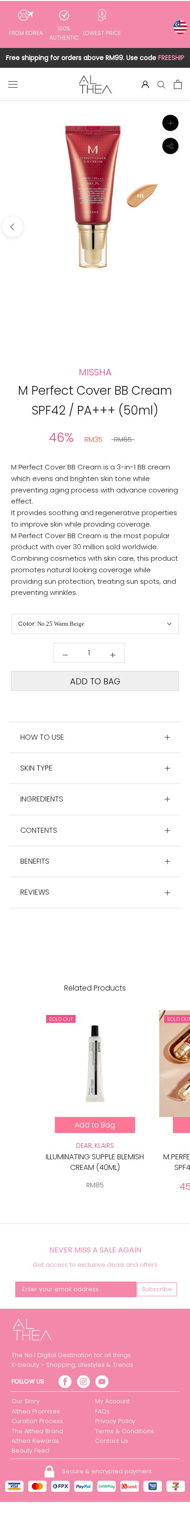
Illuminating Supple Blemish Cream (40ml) (95, 1161)
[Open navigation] (13, 84)
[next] (177, 226)
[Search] (161, 84)
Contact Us (111, 1440)
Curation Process (37, 1421)
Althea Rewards (35, 1440)
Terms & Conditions (124, 1431)
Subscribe (157, 1289)
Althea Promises (36, 1411)
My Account (112, 1401)
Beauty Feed (30, 1450)
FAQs (102, 1411)
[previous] (12, 226)
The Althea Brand (37, 1431)
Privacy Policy (115, 1421)
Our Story (26, 1401)
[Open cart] (178, 84)
